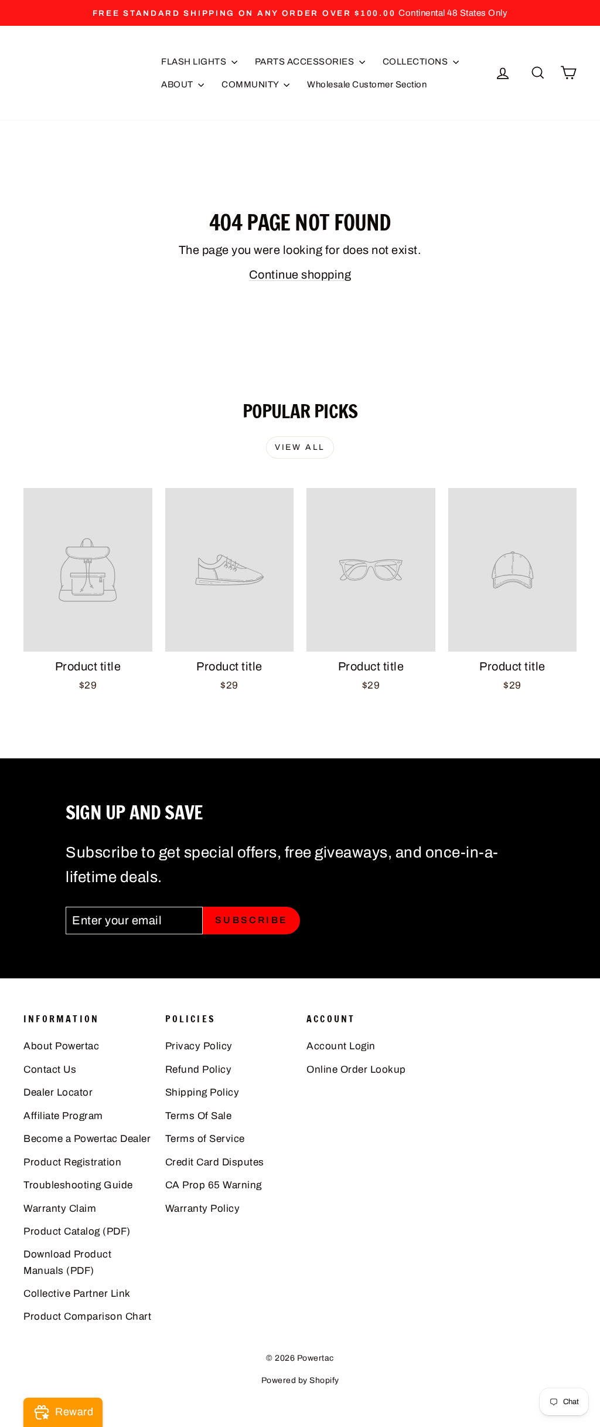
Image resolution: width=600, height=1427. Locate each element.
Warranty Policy (202, 1208)
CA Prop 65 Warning (213, 1185)
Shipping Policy (202, 1092)
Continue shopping (300, 274)
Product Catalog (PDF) (77, 1231)
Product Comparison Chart (87, 1316)
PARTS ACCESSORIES (305, 61)
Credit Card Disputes (214, 1162)
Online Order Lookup (356, 1069)
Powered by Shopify (300, 1380)
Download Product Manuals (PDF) (67, 1262)
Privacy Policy (199, 1046)
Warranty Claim (59, 1208)
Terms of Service (205, 1138)
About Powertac (61, 1046)
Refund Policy (198, 1069)
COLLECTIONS (416, 61)
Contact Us (49, 1069)
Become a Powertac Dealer (87, 1138)
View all (300, 447)
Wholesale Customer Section (367, 84)
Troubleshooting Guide (78, 1185)
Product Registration (72, 1162)
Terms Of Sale (198, 1115)
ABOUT (178, 84)
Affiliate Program (63, 1115)
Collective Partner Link (77, 1293)
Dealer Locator (58, 1092)
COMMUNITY (251, 84)
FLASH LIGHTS (195, 61)
